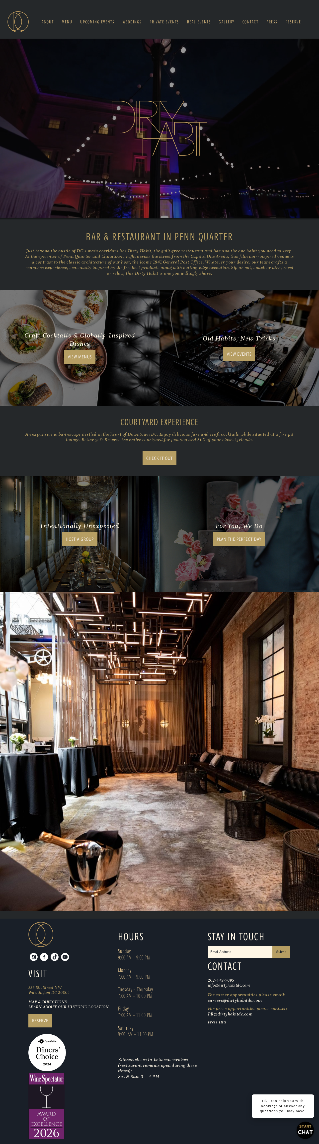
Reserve (293, 22)
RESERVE (40, 1020)
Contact (250, 22)
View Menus (80, 356)
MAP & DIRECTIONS (47, 1001)
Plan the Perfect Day (239, 539)
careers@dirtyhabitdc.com (235, 1000)
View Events (239, 354)
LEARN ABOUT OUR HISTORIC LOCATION (68, 1006)
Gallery (227, 22)
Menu (67, 22)
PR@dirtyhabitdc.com (230, 1014)
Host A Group (80, 539)
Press (272, 22)
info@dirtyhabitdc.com (229, 985)
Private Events (164, 22)
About (48, 22)
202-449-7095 (221, 980)
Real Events (199, 22)
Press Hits (218, 1021)
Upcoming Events (97, 22)
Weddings (132, 22)
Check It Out (159, 458)
